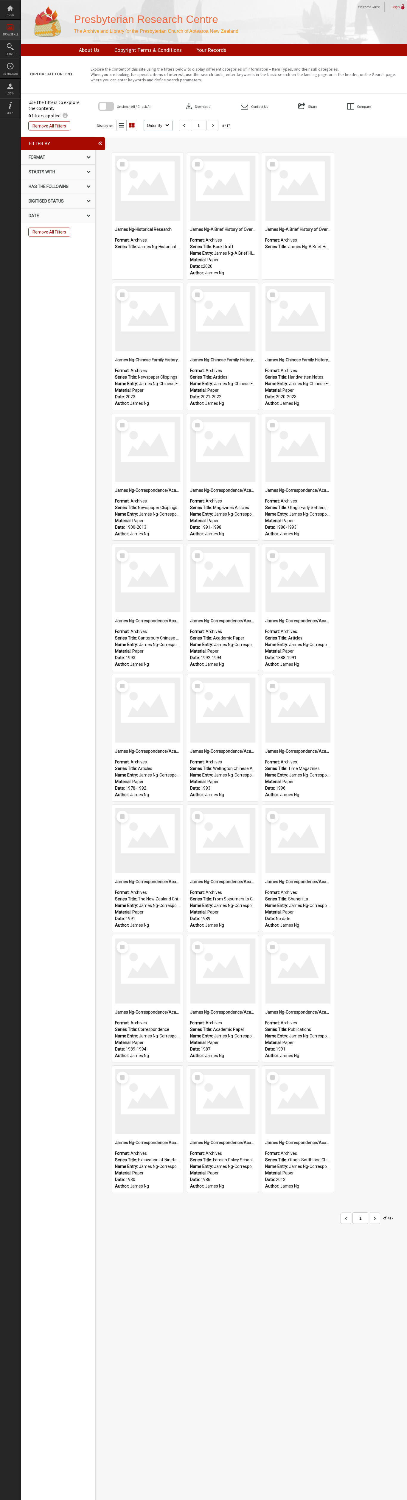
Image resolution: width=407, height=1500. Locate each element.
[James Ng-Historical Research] (148, 188)
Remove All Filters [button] (49, 126)
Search (10, 54)
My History (10, 74)
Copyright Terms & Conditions (148, 49)
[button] (254, 106)
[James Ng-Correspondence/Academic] (148, 449)
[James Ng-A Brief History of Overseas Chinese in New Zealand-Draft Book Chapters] (223, 188)
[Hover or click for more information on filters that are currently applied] (65, 116)
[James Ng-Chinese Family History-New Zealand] (148, 318)
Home (10, 15)
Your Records (211, 49)
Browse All (10, 34)
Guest (376, 6)
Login (10, 93)
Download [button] (197, 106)
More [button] (10, 113)
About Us (89, 49)
